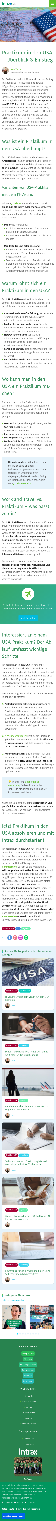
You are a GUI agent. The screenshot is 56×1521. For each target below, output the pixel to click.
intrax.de (29, 1396)
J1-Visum (16, 203)
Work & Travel (29, 1413)
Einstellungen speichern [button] (28, 1509)
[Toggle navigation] (52, 3)
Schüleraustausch (29, 1402)
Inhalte (20, 1503)
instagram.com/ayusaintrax (13, 1300)
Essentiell (9, 1503)
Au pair (29, 1407)
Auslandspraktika (29, 1424)
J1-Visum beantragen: (16, 736)
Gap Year (29, 1418)
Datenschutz (29, 1439)
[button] (17, 1334)
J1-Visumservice (22, 483)
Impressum (29, 1444)
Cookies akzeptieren (13, 1516)
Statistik (31, 1503)
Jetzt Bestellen (28, 618)
